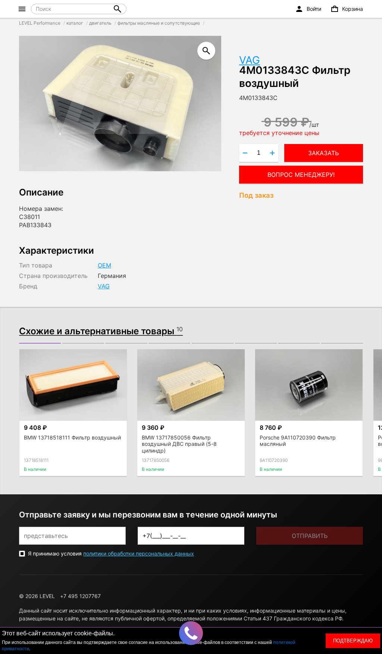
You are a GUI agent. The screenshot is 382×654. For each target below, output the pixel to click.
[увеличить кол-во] (272, 153)
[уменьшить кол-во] (245, 153)
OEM (104, 265)
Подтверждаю (353, 641)
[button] (40, 343)
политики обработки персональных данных (138, 553)
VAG (249, 60)
